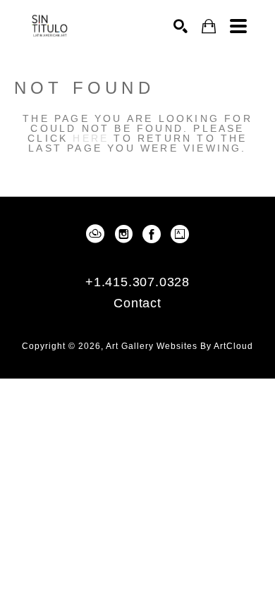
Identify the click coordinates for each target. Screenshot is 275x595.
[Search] (180, 26)
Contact (137, 303)
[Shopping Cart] (209, 26)
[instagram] (123, 234)
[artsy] (180, 234)
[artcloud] (95, 234)
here (91, 138)
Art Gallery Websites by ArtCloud (179, 346)
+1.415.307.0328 (137, 282)
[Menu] (238, 26)
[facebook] (151, 234)
